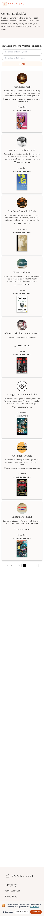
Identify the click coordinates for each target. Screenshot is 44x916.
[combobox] (22, 58)
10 (24, 566)
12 (32, 566)
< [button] (7, 566)
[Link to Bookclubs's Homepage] (12, 4)
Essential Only (21, 912)
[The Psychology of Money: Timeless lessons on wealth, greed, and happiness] (22, 304)
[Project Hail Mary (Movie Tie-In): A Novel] (22, 426)
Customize (9, 912)
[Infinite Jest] (22, 182)
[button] (15, 565)
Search (22, 64)
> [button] (36, 566)
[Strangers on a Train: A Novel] (22, 365)
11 (28, 566)
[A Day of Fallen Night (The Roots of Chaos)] (22, 548)
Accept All (35, 912)
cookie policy (34, 907)
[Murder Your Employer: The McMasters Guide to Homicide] (22, 487)
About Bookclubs (12, 890)
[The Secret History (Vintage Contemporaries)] (22, 243)
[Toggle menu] (40, 4)
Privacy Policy (11, 896)
